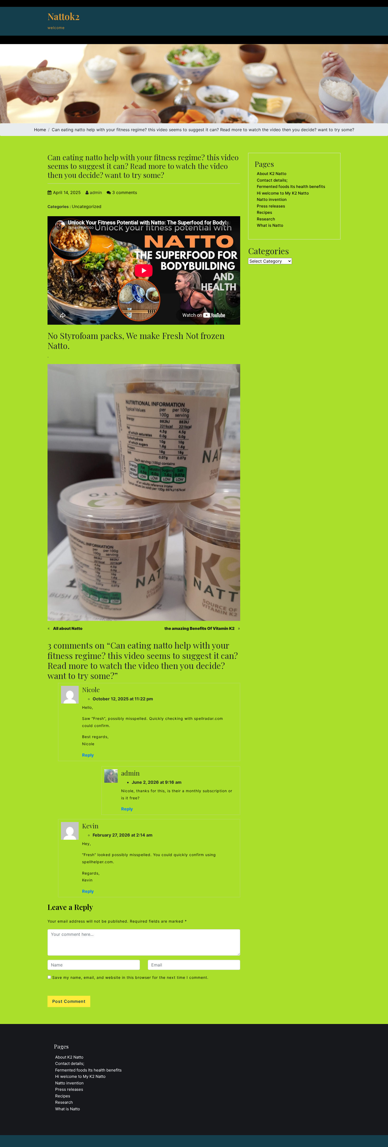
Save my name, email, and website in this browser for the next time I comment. (130, 977)
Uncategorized (86, 206)
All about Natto (67, 628)
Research (266, 218)
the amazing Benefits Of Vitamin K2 (199, 628)
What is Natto (270, 225)
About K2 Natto (271, 173)
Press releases (271, 206)
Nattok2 (64, 16)
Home (40, 129)
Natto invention (272, 199)
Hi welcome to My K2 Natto (283, 193)
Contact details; (272, 180)
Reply (88, 755)
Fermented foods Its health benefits (291, 186)
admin (95, 192)
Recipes (264, 212)
